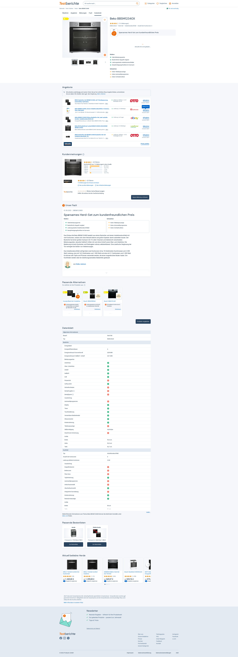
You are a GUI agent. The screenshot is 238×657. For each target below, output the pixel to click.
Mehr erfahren (101, 94)
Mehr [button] (106, 103)
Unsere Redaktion (143, 636)
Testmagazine (160, 634)
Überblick (65, 13)
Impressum (130, 653)
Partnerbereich (142, 643)
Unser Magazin (160, 639)
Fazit (90, 13)
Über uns (140, 634)
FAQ (157, 636)
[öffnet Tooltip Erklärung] (83, 154)
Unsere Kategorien (143, 646)
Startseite (62, 8)
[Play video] (105, 55)
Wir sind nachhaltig (173, 8)
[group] (82, 62)
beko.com (65, 516)
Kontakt (158, 643)
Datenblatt (97, 13)
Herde (76, 8)
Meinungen (83, 13)
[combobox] (109, 3)
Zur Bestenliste (73, 545)
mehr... (148, 512)
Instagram (175, 634)
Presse (140, 639)
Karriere (140, 641)
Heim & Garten (69, 8)
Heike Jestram (81, 264)
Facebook (175, 636)
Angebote (74, 13)
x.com (174, 639)
